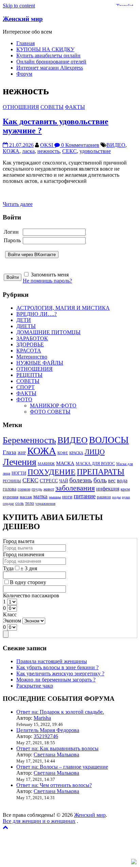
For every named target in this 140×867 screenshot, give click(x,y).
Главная (25, 43)
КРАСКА (76, 453)
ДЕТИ (23, 320)
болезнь (80, 480)
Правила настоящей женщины (51, 661)
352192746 (46, 736)
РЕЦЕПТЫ (29, 375)
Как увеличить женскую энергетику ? (60, 673)
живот (48, 489)
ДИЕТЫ (26, 326)
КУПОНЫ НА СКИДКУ (45, 49)
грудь (37, 489)
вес (112, 480)
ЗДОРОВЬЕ (30, 344)
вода (122, 480)
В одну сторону (28, 582)
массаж (26, 497)
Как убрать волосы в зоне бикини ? (57, 667)
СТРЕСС (49, 480)
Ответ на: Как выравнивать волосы (57, 748)
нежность (48, 151)
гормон (24, 489)
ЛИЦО (95, 452)
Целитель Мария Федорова (47, 730)
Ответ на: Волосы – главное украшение (62, 767)
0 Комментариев (79, 145)
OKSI (47, 145)
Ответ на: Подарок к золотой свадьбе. (60, 712)
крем (125, 489)
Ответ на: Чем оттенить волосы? (54, 785)
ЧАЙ (63, 480)
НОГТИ (19, 473)
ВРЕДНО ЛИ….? (36, 314)
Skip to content (19, 5)
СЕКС (69, 151)
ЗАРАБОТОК (32, 338)
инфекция (107, 489)
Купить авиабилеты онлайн (48, 55)
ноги (67, 496)
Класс (10, 614)
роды (116, 497)
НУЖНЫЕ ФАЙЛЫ (39, 363)
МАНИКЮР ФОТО (53, 405)
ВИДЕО (115, 145)
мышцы (55, 497)
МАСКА (65, 463)
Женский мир (23, 18)
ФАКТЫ (75, 107)
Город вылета (18, 541)
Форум (24, 74)
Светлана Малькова (56, 754)
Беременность (29, 440)
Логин (11, 232)
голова (9, 489)
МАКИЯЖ (46, 464)
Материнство (31, 357)
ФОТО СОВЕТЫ (50, 412)
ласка (28, 151)
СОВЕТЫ (52, 107)
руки (126, 497)
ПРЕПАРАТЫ (100, 471)
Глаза (9, 452)
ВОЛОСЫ (109, 440)
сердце (8, 503)
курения (10, 497)
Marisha (42, 718)
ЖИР (22, 453)
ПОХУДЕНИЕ (51, 471)
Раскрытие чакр (34, 686)
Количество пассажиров (31, 595)
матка (40, 496)
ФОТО (24, 399)
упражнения (45, 503)
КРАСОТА (28, 350)
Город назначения (23, 554)
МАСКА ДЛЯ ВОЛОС (95, 464)
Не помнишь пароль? (47, 281)
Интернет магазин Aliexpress (49, 68)
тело (29, 503)
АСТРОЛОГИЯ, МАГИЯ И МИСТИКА (63, 308)
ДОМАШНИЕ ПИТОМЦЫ (48, 332)
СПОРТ (25, 387)
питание (84, 496)
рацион (104, 497)
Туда (8, 568)
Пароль (12, 240)
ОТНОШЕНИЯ (21, 107)
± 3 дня (28, 568)
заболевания (75, 488)
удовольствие (95, 151)
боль (100, 480)
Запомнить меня (50, 274)
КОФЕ (62, 453)
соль (19, 503)
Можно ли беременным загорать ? (55, 679)
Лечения (19, 462)
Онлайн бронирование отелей (51, 61)
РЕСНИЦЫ (12, 481)
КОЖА (11, 151)
